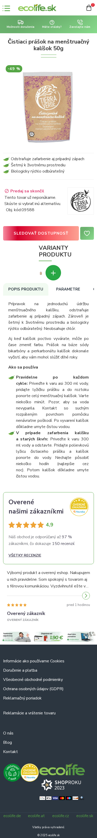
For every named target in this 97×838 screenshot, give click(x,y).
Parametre (68, 289)
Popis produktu (25, 289)
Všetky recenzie (25, 555)
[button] (11, 596)
